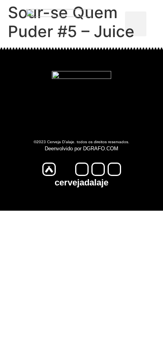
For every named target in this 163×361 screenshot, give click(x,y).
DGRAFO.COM (100, 149)
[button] (135, 23)
